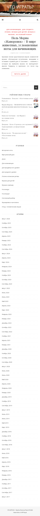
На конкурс (5, 189)
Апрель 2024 (6, 258)
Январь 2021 (6, 345)
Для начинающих (14, 29)
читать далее (20, 74)
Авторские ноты (7, 150)
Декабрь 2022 (6, 323)
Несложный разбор (24, 34)
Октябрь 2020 (6, 358)
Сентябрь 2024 (7, 249)
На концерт (6, 194)
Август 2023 (6, 288)
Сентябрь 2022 (7, 332)
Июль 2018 (5, 453)
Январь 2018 (6, 475)
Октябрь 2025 (6, 227)
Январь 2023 (6, 319)
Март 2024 (5, 262)
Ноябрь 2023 (6, 275)
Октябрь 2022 (6, 327)
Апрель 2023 (6, 306)
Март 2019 (5, 427)
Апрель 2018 (6, 462)
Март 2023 (5, 310)
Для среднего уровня (9, 172)
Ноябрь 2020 (6, 353)
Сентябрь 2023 (7, 284)
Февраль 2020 (7, 388)
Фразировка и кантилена (10, 202)
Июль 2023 (5, 293)
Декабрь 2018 (6, 432)
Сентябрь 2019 (7, 405)
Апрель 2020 (6, 384)
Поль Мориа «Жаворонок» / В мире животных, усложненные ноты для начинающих (20, 43)
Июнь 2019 (5, 418)
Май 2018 (5, 458)
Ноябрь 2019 (6, 401)
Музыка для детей (19, 32)
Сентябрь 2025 (7, 232)
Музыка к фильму (7, 185)
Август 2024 (6, 253)
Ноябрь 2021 (6, 336)
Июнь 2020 (5, 375)
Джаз (3, 159)
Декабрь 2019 (6, 397)
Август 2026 (6, 219)
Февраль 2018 (7, 471)
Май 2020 (5, 379)
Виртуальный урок (8, 155)
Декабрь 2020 (6, 349)
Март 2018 (5, 466)
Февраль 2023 (7, 314)
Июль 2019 (5, 414)
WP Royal (24, 512)
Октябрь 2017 (6, 488)
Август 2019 (6, 410)
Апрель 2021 (6, 340)
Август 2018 (6, 449)
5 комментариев (24, 53)
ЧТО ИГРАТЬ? (20, 7)
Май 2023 (5, 301)
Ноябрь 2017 (6, 484)
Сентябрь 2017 (7, 492)
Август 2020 (6, 366)
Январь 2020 (6, 392)
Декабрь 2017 (6, 479)
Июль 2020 (5, 371)
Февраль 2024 (7, 266)
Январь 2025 (6, 240)
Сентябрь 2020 (7, 362)
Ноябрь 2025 (6, 223)
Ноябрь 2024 (6, 245)
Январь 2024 (6, 271)
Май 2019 (5, 423)
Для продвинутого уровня (10, 168)
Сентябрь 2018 (7, 445)
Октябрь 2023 (6, 279)
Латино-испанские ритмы (10, 176)
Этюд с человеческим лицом (11, 207)
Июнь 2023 (5, 297)
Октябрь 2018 (6, 440)
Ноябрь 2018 (6, 436)
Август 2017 (6, 497)
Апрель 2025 (6, 236)
